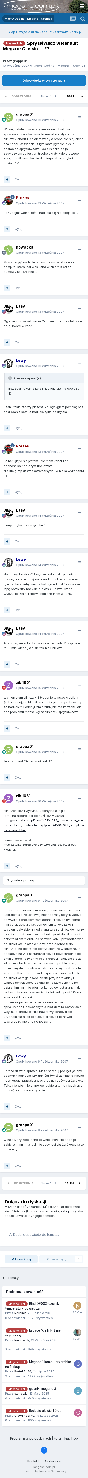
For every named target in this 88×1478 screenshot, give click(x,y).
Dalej (71, 96)
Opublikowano (40, 120)
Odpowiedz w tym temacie (44, 80)
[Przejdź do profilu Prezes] (8, 200)
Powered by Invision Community (44, 1471)
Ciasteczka (52, 1461)
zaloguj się (69, 1211)
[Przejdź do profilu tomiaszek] (77, 1332)
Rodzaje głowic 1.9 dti (45, 1410)
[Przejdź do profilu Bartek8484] (78, 1364)
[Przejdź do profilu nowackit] (8, 250)
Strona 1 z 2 (49, 96)
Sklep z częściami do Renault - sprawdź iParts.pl (44, 32)
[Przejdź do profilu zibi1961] (8, 685)
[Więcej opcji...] (79, 117)
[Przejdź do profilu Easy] (8, 309)
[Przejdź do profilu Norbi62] (77, 1306)
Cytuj (18, 179)
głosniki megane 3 (42, 1389)
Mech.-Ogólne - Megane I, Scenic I (59, 65)
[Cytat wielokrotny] (7, 179)
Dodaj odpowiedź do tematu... (36, 1234)
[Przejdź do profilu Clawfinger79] (78, 1413)
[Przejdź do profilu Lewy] (8, 363)
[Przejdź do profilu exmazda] (78, 1391)
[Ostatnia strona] (82, 96)
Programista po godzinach (30, 1438)
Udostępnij (22, 1259)
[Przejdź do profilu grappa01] (8, 117)
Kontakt (33, 1461)
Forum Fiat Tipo (66, 1438)
